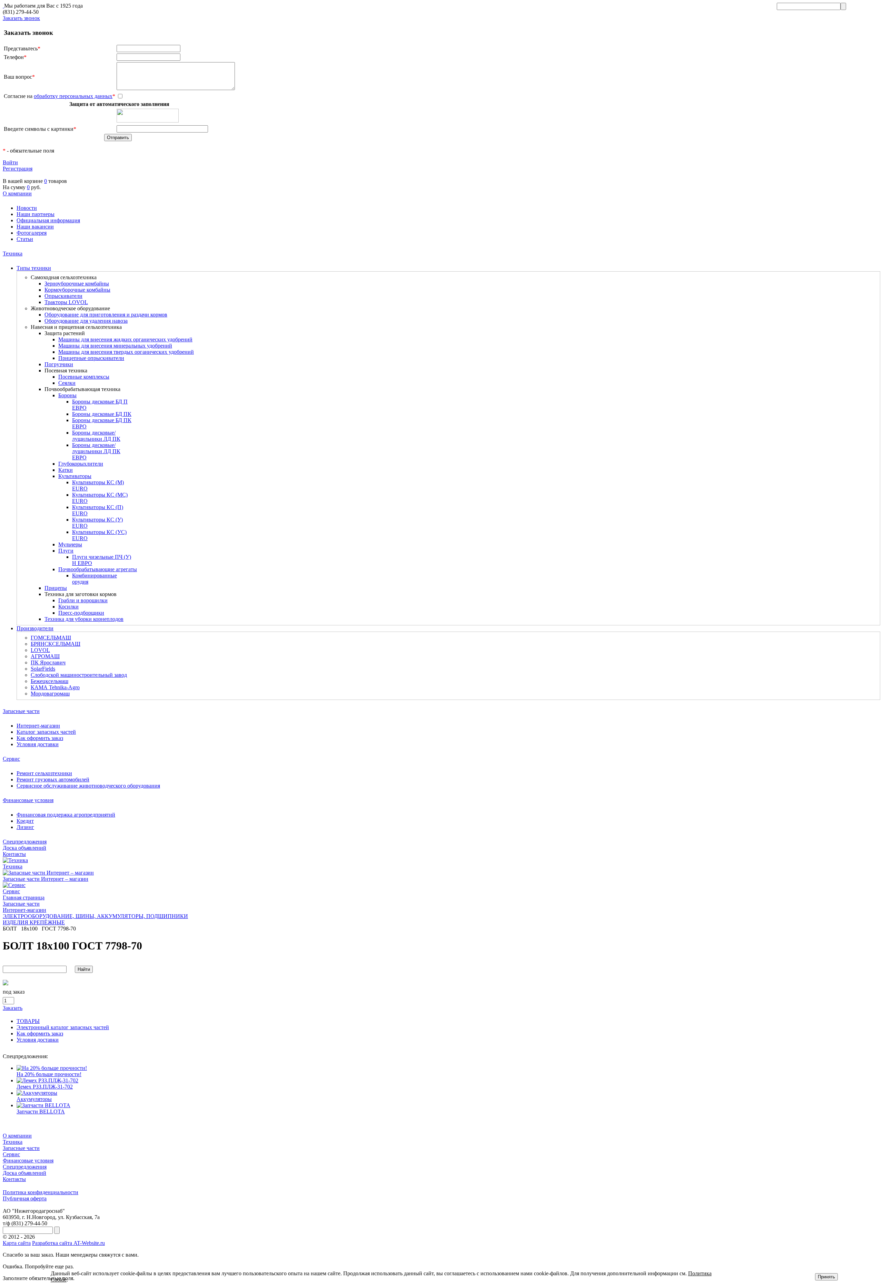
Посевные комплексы (83, 377)
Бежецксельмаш (49, 681)
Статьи (25, 239)
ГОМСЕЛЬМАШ (51, 638)
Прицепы (55, 588)
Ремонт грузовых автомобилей (53, 779)
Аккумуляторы (34, 1099)
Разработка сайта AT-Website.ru (68, 1243)
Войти (10, 162)
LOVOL (40, 650)
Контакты (14, 854)
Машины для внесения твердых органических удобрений (126, 352)
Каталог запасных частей (46, 732)
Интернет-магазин (38, 726)
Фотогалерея (32, 233)
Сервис (11, 759)
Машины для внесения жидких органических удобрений (125, 339)
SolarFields (43, 669)
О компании (17, 193)
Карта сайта (17, 1243)
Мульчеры (70, 544)
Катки (65, 470)
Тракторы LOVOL (66, 302)
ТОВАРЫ (28, 1021)
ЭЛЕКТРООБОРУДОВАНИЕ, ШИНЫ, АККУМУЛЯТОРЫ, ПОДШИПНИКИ (95, 916)
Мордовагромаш (50, 693)
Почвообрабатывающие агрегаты (97, 569)
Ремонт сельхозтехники (44, 773)
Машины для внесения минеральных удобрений (115, 346)
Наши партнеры (35, 214)
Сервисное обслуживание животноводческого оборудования (88, 786)
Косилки (68, 607)
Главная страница (23, 897)
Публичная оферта (25, 1198)
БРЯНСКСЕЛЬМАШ (55, 644)
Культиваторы (74, 476)
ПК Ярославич (48, 662)
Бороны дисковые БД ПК (101, 414)
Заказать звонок (21, 18)
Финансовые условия (28, 800)
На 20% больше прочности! (49, 1074)
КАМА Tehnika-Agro (55, 687)
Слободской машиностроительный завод (79, 675)
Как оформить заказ (40, 738)
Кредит (25, 821)
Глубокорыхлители (80, 464)
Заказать (12, 1008)
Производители (35, 628)
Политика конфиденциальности (40, 1192)
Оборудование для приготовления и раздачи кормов (105, 315)
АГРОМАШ (45, 656)
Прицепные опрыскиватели (91, 358)
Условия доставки (38, 744)
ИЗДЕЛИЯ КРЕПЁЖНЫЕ (34, 922)
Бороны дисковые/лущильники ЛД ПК (96, 436)
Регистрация (17, 169)
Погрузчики (58, 364)
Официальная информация (48, 220)
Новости (27, 208)
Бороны (67, 395)
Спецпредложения (25, 842)
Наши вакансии (35, 227)
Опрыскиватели (63, 296)
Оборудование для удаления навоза (86, 321)
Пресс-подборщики (81, 613)
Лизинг (25, 827)
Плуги (65, 551)
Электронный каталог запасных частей (63, 1027)
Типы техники (34, 268)
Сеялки (67, 383)
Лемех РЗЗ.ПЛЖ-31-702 (45, 1087)
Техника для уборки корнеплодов (83, 619)
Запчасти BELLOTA (41, 1111)
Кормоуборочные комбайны (77, 290)
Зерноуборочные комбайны (76, 283)
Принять (826, 1276)
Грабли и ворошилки (83, 600)
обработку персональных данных (73, 96)
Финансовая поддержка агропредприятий (66, 815)
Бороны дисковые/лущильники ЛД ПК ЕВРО (96, 451)
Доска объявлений (24, 848)
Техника (12, 253)
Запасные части (21, 711)
